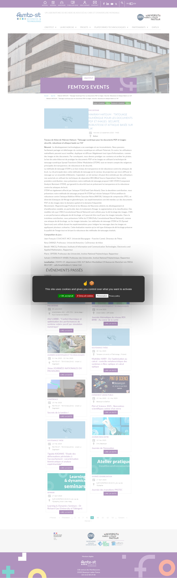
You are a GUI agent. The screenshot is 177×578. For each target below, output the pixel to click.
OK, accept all (67, 296)
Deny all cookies (86, 296)
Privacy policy (114, 296)
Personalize (102, 296)
